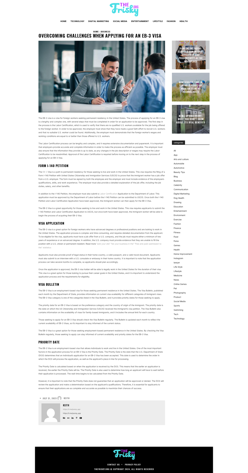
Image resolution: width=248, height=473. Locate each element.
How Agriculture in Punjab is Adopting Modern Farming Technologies (191, 87)
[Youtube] (81, 417)
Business (105, 31)
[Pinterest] (76, 417)
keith (67, 398)
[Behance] (64, 417)
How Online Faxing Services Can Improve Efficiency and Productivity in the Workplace (191, 55)
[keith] (60, 398)
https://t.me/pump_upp (71, 409)
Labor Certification (108, 193)
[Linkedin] (72, 417)
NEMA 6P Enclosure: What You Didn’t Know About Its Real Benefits (190, 119)
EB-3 (45, 172)
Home (96, 31)
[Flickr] (68, 417)
